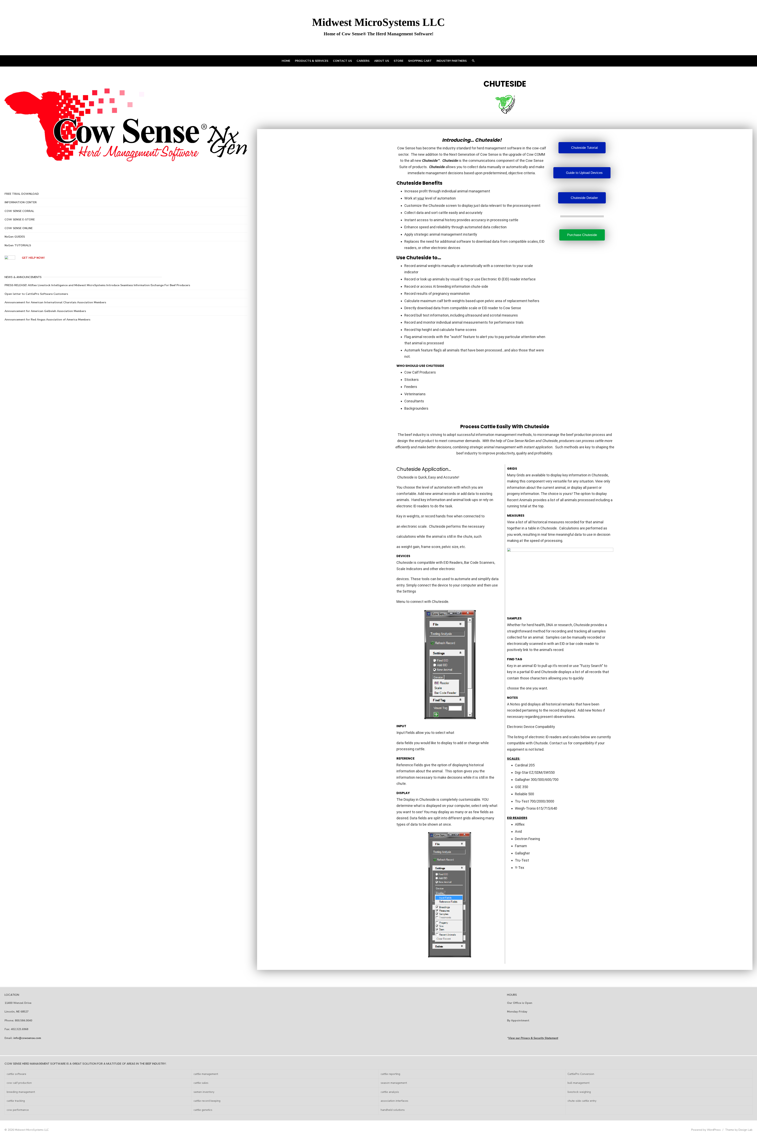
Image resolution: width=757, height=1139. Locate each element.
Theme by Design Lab (738, 1130)
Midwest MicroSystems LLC (378, 22)
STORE (398, 61)
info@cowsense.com (27, 1038)
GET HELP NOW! (33, 258)
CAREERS (363, 61)
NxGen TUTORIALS (18, 245)
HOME (286, 61)
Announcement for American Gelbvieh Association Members (45, 311)
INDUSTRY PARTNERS (451, 61)
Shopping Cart (420, 61)
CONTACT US (342, 61)
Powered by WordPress (706, 1130)
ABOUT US (381, 61)
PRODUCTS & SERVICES (311, 61)
